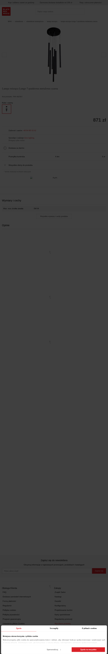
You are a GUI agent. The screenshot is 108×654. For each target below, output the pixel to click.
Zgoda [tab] (18, 628)
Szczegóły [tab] (54, 628)
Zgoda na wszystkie (88, 650)
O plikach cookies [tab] (89, 628)
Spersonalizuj (52, 650)
